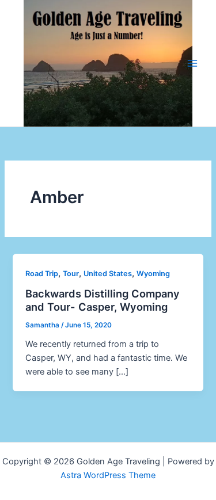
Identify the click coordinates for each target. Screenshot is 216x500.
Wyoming (153, 273)
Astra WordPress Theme (108, 475)
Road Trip (41, 273)
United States (108, 273)
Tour (71, 273)
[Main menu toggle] (192, 63)
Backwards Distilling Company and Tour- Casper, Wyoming (102, 300)
